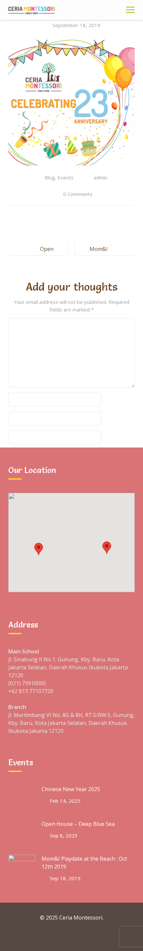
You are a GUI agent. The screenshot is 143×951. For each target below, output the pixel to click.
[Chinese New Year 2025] (21, 798)
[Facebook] (41, 937)
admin (100, 177)
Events (65, 177)
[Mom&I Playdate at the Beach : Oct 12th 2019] (21, 868)
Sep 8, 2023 (63, 835)
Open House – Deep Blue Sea (78, 824)
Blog (50, 177)
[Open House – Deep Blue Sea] (21, 833)
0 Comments (77, 194)
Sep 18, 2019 (65, 878)
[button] (39, 549)
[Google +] (56, 937)
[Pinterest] (102, 937)
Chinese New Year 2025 (71, 789)
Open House (45, 254)
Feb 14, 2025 (65, 800)
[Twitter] (71, 937)
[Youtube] (87, 937)
